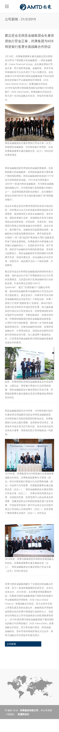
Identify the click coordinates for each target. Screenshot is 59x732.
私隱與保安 (23, 714)
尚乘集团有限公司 (28, 710)
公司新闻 (11, 643)
